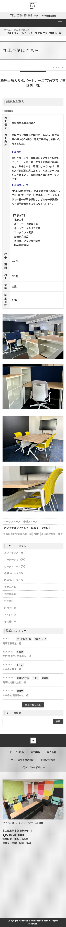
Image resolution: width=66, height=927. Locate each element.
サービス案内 (17, 752)
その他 (20, 652)
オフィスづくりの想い (22, 759)
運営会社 (51, 752)
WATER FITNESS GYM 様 (17, 656)
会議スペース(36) (13, 573)
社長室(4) (9, 601)
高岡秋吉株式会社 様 (14, 682)
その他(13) (10, 621)
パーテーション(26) (14, 559)
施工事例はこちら (23, 29)
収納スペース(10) (13, 580)
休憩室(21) (10, 594)
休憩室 (20, 691)
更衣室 (45, 678)
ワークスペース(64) (14, 566)
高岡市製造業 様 (12, 643)
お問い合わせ (48, 759)
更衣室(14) (10, 587)
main (36, 533)
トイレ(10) (10, 614)
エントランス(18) (13, 552)
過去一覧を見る (33, 705)
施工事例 (35, 752)
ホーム (7, 29)
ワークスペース (12, 521)
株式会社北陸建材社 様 (16, 695)
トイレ (20, 665)
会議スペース (30, 521)
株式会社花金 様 (12, 669)
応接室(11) (10, 607)
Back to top (33, 740)
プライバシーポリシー (33, 767)
